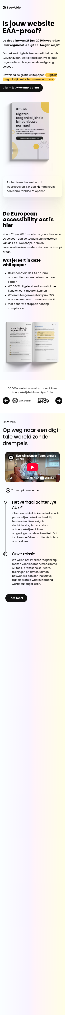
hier (39, 187)
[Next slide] (58, 400)
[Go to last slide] (6, 400)
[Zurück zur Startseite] (12, 7)
